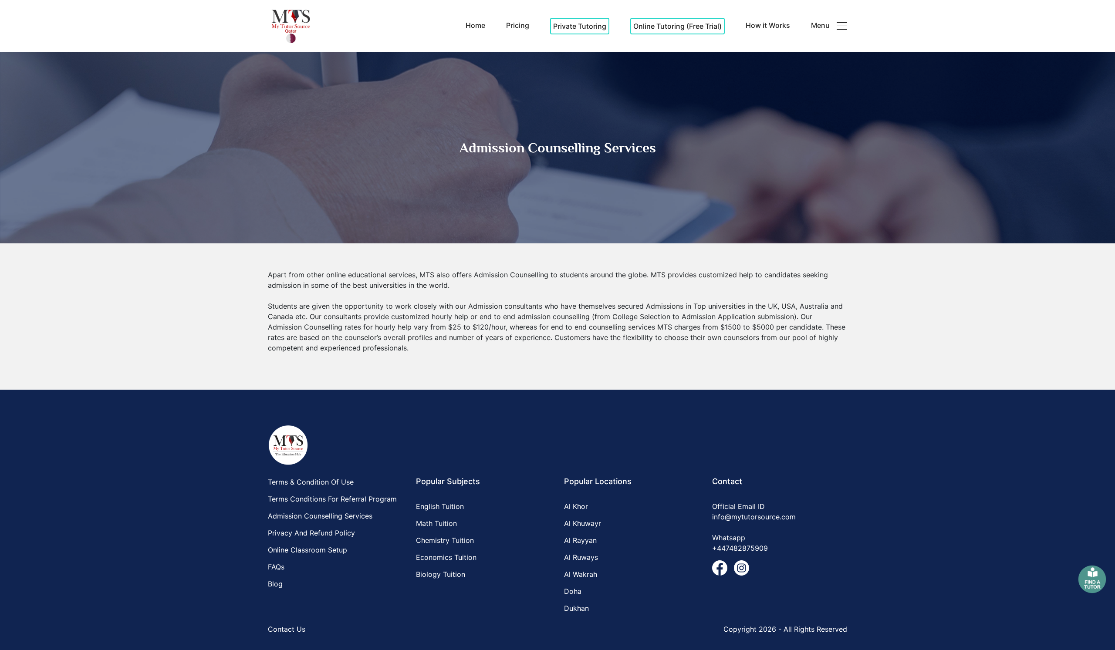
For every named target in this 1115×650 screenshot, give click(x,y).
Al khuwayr (582, 523)
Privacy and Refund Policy (311, 533)
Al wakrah (580, 574)
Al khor (576, 506)
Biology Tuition (440, 574)
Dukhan (576, 608)
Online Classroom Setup (307, 550)
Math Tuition (436, 523)
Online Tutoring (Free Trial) (677, 26)
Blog (275, 583)
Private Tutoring (579, 26)
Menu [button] (820, 25)
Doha (572, 591)
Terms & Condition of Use (311, 482)
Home (475, 25)
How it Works (768, 25)
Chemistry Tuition (445, 540)
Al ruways (581, 557)
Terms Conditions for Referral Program (332, 499)
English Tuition (440, 506)
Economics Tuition (446, 557)
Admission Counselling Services (320, 516)
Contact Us (286, 629)
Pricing (517, 25)
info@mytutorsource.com (754, 516)
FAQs (276, 566)
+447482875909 (740, 548)
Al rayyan (580, 540)
